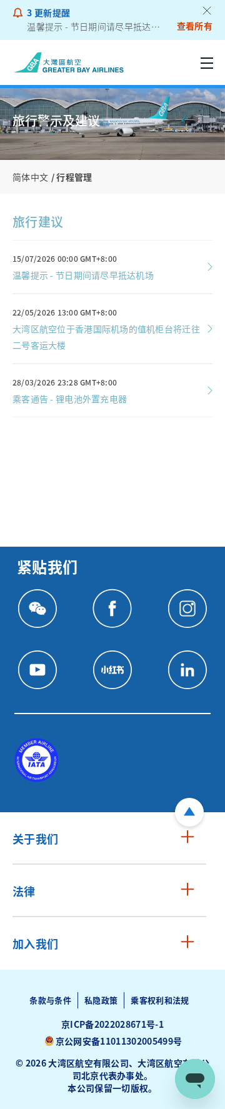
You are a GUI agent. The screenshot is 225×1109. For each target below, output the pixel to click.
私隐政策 (101, 1000)
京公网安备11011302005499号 (119, 1041)
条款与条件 (50, 1000)
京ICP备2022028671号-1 (112, 1024)
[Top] (189, 812)
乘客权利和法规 (160, 1000)
